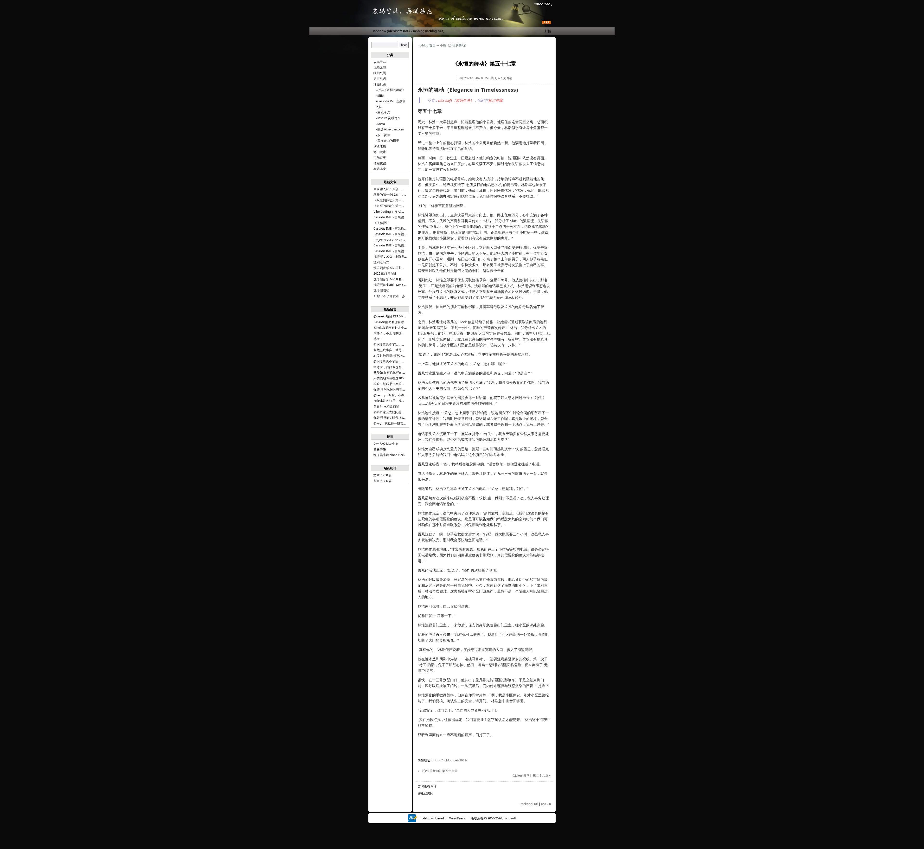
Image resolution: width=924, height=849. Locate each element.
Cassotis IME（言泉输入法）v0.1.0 (397, 234)
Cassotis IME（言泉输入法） (393, 251)
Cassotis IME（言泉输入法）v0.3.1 (397, 217)
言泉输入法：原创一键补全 (392, 189)
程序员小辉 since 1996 (388, 455)
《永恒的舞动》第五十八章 (529, 775)
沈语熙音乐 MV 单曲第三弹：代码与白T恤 (402, 268)
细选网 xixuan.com (390, 129)
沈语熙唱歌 (381, 290)
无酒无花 (379, 67)
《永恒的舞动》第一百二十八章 (395, 200)
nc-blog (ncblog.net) (428, 31)
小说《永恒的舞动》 (391, 90)
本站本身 (379, 169)
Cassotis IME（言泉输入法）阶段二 (398, 245)
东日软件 (383, 135)
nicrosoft (509, 818)
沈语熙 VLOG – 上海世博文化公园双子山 (401, 256)
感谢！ (378, 339)
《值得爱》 (381, 223)
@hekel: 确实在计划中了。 (392, 327)
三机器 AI (383, 112)
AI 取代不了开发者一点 (389, 296)
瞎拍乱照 (379, 73)
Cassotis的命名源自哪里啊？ (393, 322)
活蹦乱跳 (379, 84)
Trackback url (528, 804)
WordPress (457, 818)
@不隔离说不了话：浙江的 (392, 344)
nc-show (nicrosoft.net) (391, 31)
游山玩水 (379, 152)
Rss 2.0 (546, 804)
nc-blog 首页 (427, 45)
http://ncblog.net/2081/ (450, 760)
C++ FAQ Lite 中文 (385, 443)
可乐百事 (379, 157)
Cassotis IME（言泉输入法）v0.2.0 (397, 228)
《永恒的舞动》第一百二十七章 (395, 206)
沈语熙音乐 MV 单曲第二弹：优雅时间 (400, 279)
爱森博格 (379, 449)
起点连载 (495, 100)
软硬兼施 (379, 146)
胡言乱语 (379, 79)
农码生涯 (379, 62)
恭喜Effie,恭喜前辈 (386, 406)
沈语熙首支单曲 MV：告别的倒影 (396, 285)
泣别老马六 (381, 262)
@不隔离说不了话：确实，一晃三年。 (399, 361)
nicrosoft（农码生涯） (456, 100)
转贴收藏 (379, 163)
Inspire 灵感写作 (388, 118)
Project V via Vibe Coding (391, 240)
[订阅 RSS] (546, 22)
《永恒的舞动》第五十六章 (439, 771)
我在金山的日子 (388, 140)
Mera (381, 124)
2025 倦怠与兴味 (385, 273)
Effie (380, 95)
